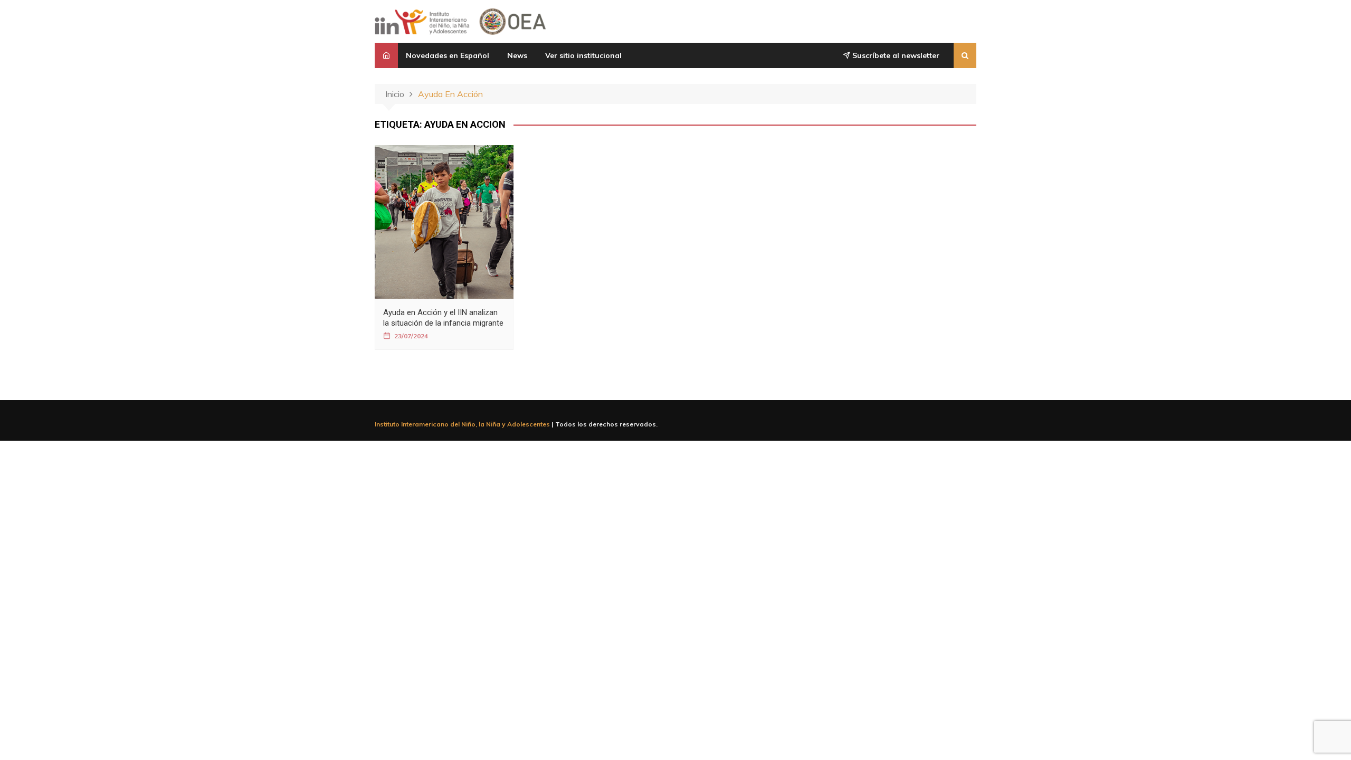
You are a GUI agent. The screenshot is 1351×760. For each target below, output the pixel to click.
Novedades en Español (447, 55)
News (517, 55)
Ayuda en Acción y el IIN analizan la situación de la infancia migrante (443, 317)
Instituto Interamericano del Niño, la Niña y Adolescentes (462, 424)
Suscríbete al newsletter (894, 55)
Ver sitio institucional (583, 55)
